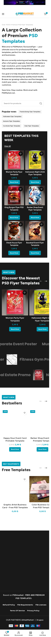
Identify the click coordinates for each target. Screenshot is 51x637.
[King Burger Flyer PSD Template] (14, 195)
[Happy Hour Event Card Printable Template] (15, 422)
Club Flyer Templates (31, 126)
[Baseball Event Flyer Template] (35, 231)
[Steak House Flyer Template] (14, 231)
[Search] (41, 103)
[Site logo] (24, 13)
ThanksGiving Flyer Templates (30, 112)
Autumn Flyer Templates (11, 121)
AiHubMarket (27, 620)
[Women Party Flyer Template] (14, 160)
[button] (40, 281)
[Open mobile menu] (3, 13)
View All (7, 146)
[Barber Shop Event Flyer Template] (35, 195)
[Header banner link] (24, 2)
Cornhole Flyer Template (11, 126)
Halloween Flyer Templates (12, 116)
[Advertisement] (25, 561)
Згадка (39, 620)
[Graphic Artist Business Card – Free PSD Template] (15, 489)
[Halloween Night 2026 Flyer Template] (35, 160)
